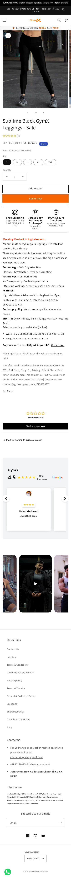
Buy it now (35, 198)
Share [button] (10, 391)
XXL (50, 162)
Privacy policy (14, 680)
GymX (31, 871)
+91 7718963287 (19, 764)
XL (38, 162)
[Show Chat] (8, 872)
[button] (4, 20)
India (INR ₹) (33, 858)
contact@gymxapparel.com (26, 757)
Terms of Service (16, 688)
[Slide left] (28, 113)
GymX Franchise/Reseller (21, 672)
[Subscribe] (60, 823)
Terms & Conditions (18, 664)
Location (12, 656)
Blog (9, 727)
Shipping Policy (15, 711)
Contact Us (13, 649)
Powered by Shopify (40, 871)
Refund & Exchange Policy (21, 696)
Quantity (7, 169)
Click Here (57, 345)
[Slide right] (43, 113)
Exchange (12, 703)
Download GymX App (18, 719)
